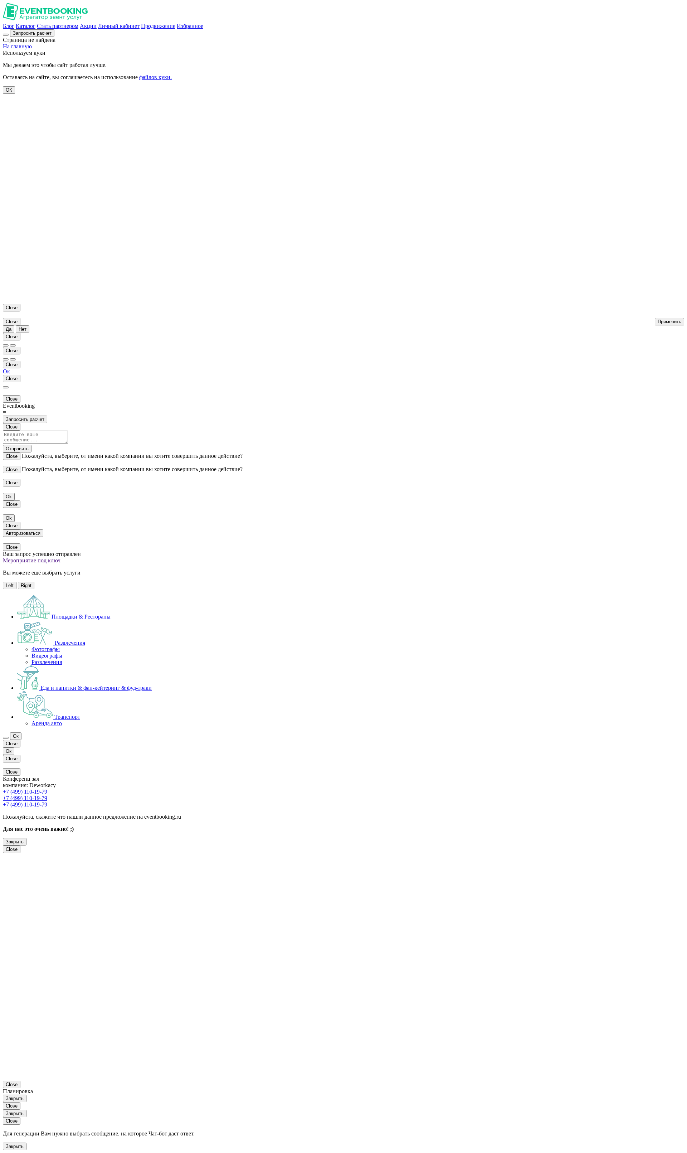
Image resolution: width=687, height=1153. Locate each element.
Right (26, 585)
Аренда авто (46, 723)
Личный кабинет (119, 26)
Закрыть (15, 841)
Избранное (190, 26)
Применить (669, 321)
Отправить (17, 448)
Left (10, 585)
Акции (88, 26)
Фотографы (45, 649)
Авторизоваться (23, 533)
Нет (22, 329)
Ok (9, 496)
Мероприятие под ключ (31, 560)
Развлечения (46, 662)
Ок (6, 371)
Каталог (25, 26)
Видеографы (46, 656)
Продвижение (158, 26)
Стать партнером (57, 26)
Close (12, 307)
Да (8, 329)
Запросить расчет (25, 419)
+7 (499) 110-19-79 (25, 792)
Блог (8, 26)
